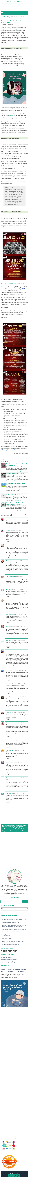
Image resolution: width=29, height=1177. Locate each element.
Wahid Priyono (9, 614)
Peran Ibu (9, 1)
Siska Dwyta (8, 793)
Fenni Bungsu (9, 670)
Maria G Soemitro (10, 545)
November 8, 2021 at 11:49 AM (18, 626)
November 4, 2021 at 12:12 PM (16, 519)
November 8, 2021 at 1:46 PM (18, 651)
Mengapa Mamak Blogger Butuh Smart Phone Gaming (14, 919)
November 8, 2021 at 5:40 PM (19, 696)
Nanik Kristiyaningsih (11, 777)
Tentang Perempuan (18, 1)
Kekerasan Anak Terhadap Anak (8, 961)
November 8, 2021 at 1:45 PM (18, 640)
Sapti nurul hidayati (10, 576)
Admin (7, 519)
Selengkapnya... (18, 471)
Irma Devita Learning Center (12, 283)
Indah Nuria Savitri (10, 750)
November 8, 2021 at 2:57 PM (19, 670)
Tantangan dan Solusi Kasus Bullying (9, 962)
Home (15, 866)
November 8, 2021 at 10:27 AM (16, 589)
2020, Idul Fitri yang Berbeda (13, 494)
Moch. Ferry (8, 640)
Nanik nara (8, 722)
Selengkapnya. (14, 894)
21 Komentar (10, 24)
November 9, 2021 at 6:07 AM (17, 722)
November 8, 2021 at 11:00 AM (17, 600)
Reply (8, 541)
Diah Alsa (8, 600)
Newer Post (4, 866)
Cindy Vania (8, 712)
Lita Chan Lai (9, 651)
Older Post (25, 866)
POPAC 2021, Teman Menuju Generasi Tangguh (13, 941)
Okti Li (7, 589)
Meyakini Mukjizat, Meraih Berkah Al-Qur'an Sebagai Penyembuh (13, 970)
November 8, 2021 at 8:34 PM (18, 712)
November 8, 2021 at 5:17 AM (21, 545)
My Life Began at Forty (7, 938)
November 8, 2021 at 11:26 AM (19, 614)
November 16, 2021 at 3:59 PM (18, 793)
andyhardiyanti (9, 762)
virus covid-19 (12, 115)
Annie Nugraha (9, 696)
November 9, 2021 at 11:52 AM (18, 740)
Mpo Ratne (8, 740)
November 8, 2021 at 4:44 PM (18, 683)
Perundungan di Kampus (6, 957)
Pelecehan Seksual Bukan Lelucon (9, 959)
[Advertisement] (14, 848)
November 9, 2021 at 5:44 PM (19, 762)
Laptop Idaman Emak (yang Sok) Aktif (10, 944)
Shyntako (8, 530)
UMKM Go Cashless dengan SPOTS (10, 922)
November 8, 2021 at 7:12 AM (17, 560)
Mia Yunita (8, 560)
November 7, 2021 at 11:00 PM (17, 530)
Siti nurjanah (9, 683)
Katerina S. (8, 626)
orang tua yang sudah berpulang (9, 28)
